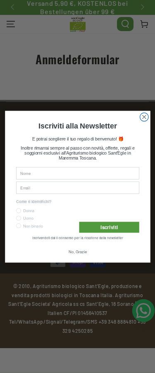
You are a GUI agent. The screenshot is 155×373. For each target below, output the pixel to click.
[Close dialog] (144, 116)
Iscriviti (108, 227)
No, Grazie (77, 252)
